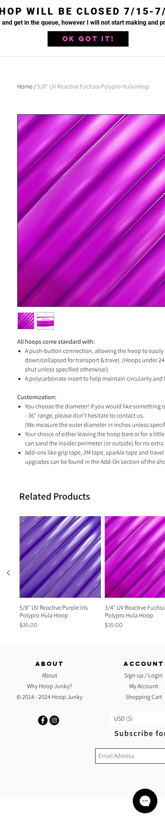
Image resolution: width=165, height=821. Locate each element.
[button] (88, 39)
